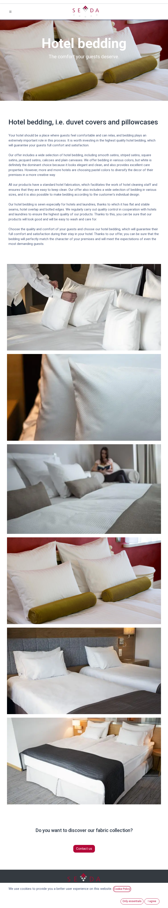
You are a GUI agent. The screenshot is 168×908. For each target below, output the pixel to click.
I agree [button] (152, 901)
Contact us (84, 849)
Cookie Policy (122, 888)
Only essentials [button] (132, 901)
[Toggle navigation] (10, 11)
